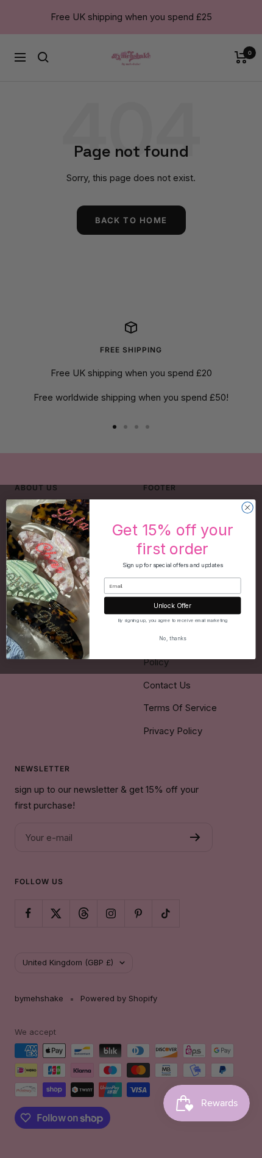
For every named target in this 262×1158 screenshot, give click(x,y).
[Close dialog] (247, 507)
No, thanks (172, 638)
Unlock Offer (172, 605)
